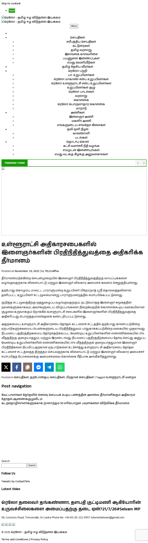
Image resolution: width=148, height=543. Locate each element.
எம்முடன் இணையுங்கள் (81, 150)
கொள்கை (81, 100)
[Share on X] (5, 367)
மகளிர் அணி (81, 121)
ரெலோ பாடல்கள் (81, 92)
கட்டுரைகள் (81, 46)
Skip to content (11, 3)
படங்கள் (81, 138)
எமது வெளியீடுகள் (81, 63)
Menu (74, 26)
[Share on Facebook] (16, 367)
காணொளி (81, 133)
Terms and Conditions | (15, 539)
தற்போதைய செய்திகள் (47, 377)
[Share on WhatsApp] (60, 367)
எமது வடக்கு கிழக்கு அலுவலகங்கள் (81, 154)
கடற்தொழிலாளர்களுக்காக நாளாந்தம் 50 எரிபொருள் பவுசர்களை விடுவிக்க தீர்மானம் (65, 403)
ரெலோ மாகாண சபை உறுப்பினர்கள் (81, 79)
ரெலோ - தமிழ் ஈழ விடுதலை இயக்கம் (39, 532)
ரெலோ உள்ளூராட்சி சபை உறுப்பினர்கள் (81, 83)
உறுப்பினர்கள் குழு (81, 88)
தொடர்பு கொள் (77, 142)
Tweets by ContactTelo (15, 481)
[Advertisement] (74, 432)
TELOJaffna (52, 271)
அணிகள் (78, 113)
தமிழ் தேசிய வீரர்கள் (77, 67)
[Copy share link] (27, 367)
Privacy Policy (39, 539)
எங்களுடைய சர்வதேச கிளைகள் (81, 125)
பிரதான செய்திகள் (80, 377)
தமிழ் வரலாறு (81, 50)
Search (5, 461)
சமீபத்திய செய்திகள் (81, 42)
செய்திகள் (77, 38)
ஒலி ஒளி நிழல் (77, 129)
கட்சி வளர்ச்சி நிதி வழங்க (81, 146)
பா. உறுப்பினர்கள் (81, 75)
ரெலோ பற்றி (77, 71)
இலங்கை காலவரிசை (81, 54)
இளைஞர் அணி (81, 117)
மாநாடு (81, 108)
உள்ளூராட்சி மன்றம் (121, 377)
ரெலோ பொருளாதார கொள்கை (81, 104)
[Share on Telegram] (49, 367)
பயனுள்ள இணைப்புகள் (81, 58)
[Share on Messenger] (38, 367)
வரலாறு (81, 96)
